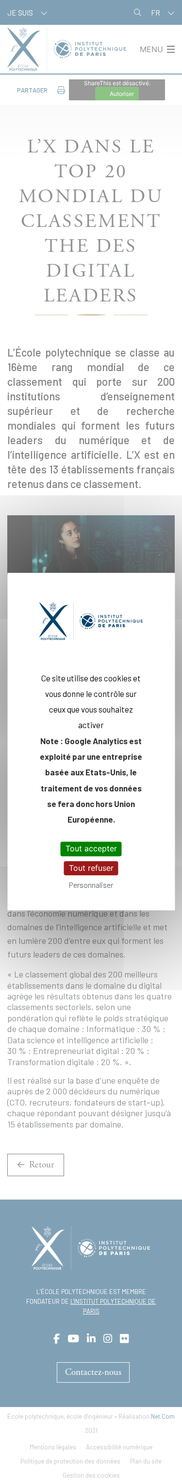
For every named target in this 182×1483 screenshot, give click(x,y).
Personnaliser (91, 884)
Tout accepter (91, 849)
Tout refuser (91, 868)
